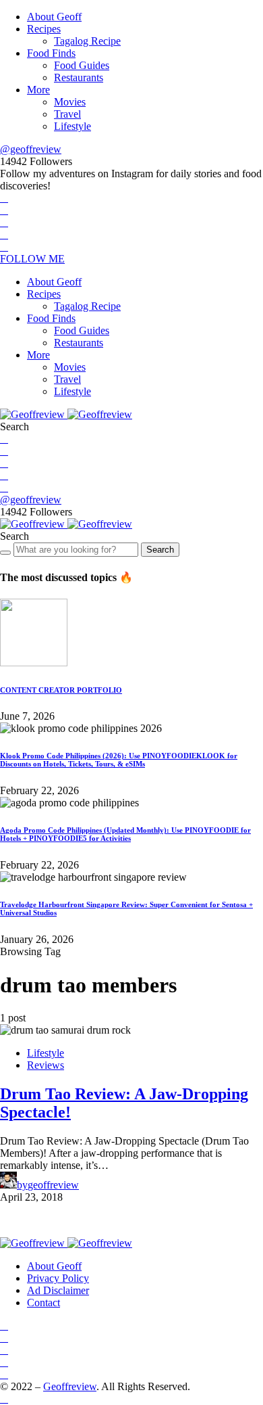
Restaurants (78, 77)
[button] (14, 426)
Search (160, 550)
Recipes (44, 28)
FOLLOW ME (32, 258)
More (38, 89)
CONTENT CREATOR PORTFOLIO (61, 690)
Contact (43, 1302)
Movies (70, 102)
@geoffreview (30, 149)
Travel (67, 114)
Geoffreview (69, 1386)
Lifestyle (72, 126)
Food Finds (51, 53)
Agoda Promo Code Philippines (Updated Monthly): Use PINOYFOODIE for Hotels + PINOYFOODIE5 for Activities (125, 834)
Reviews (45, 1065)
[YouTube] (4, 234)
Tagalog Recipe (87, 41)
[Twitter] (4, 210)
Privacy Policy (58, 1278)
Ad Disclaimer (58, 1290)
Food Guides (81, 65)
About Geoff (54, 16)
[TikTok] (4, 246)
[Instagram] (4, 222)
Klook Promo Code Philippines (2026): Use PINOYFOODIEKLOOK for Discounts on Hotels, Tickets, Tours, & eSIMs (118, 760)
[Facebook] (4, 198)
